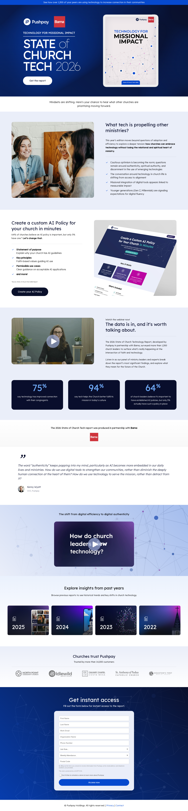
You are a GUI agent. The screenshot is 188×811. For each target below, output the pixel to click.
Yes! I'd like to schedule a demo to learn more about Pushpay (83, 775)
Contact (120, 805)
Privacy (110, 805)
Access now (94, 782)
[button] (37, 80)
